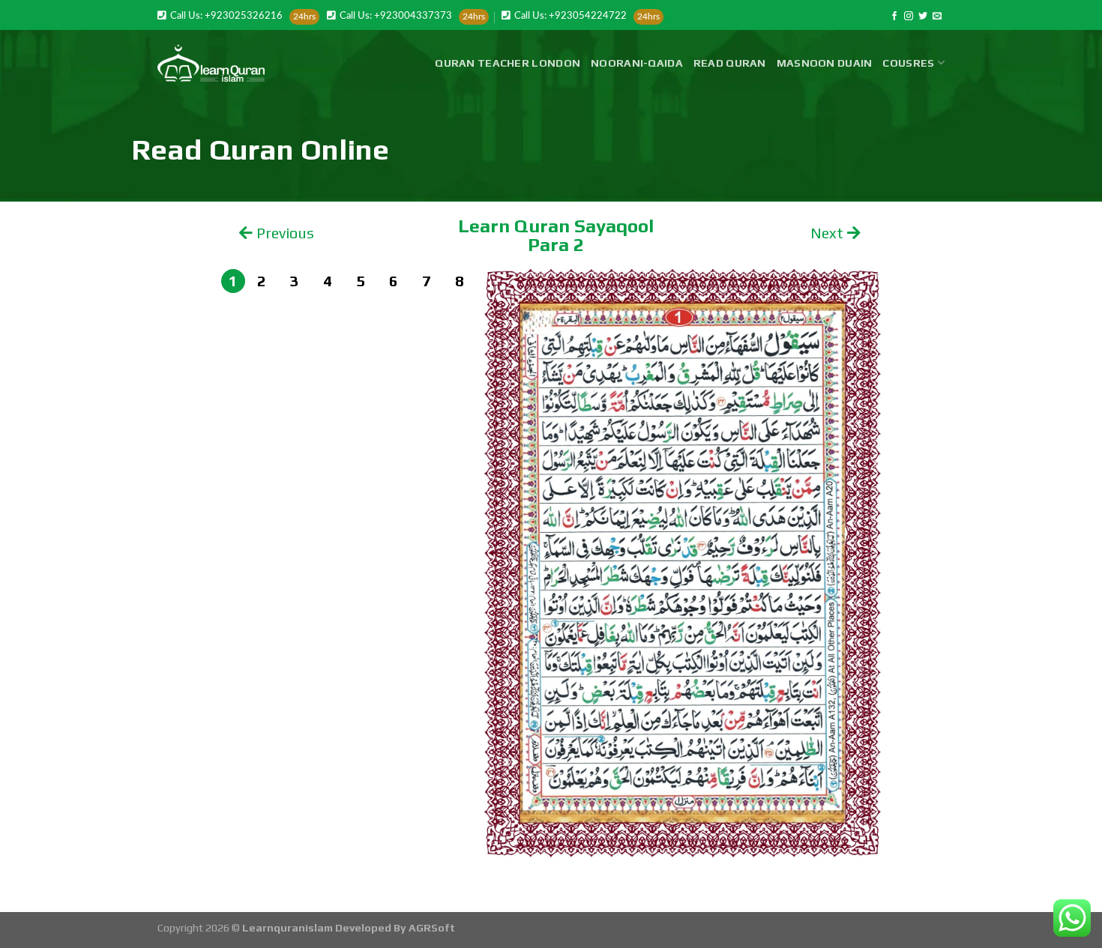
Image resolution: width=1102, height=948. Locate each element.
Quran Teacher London (507, 63)
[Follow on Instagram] (908, 16)
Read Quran (729, 63)
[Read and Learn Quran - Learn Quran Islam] (211, 62)
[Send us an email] (937, 16)
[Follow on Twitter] (922, 16)
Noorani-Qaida (637, 63)
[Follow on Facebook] (894, 16)
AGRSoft (432, 928)
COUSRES (908, 63)
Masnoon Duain (825, 63)
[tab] (233, 281)
